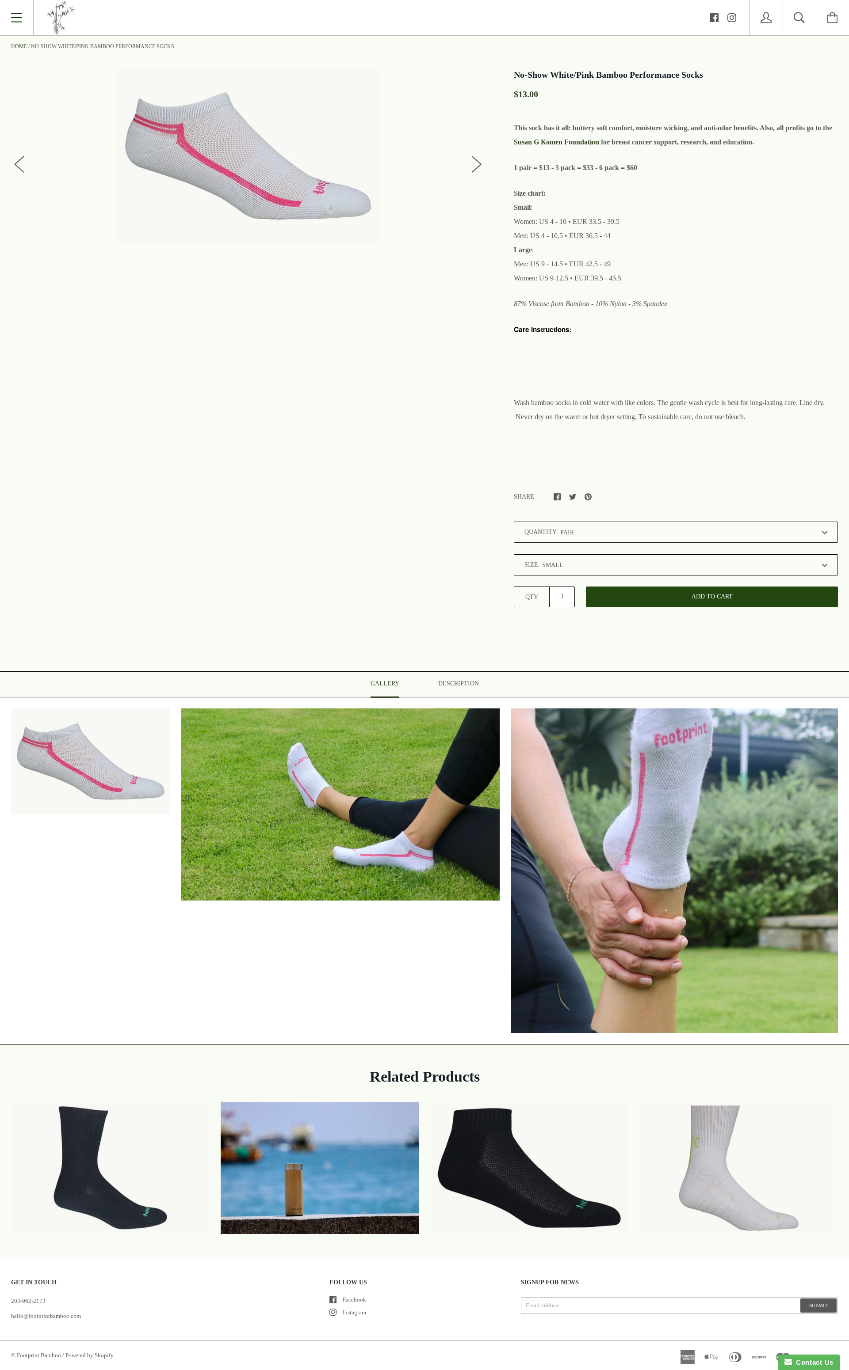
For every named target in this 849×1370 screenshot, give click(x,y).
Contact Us (813, 1362)
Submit (818, 1305)
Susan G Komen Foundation (556, 142)
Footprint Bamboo (39, 1355)
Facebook (354, 1299)
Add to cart (712, 596)
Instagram (354, 1312)
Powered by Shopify (89, 1355)
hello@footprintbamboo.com (46, 1316)
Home (19, 46)
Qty (531, 597)
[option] (248, 156)
